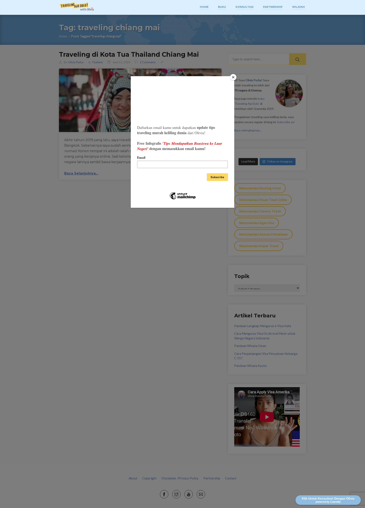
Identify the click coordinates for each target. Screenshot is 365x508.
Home (204, 6)
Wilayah (298, 6)
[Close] (233, 77)
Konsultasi (244, 6)
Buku (222, 6)
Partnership (273, 6)
